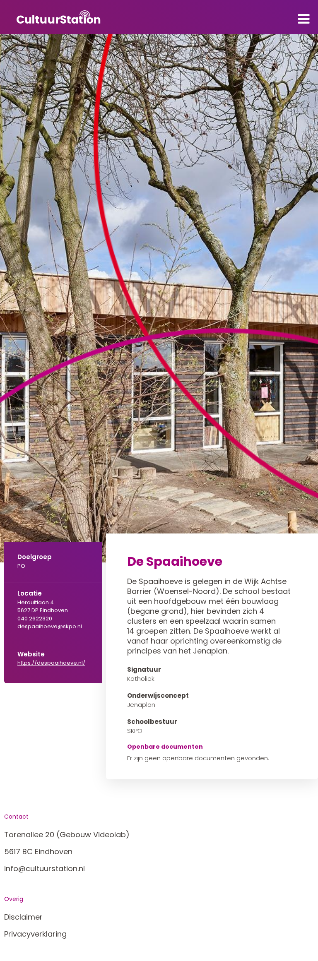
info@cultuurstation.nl (44, 868)
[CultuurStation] (59, 17)
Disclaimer (23, 917)
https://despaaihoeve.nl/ (51, 663)
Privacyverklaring (35, 934)
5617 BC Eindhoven (38, 851)
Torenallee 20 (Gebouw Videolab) (67, 834)
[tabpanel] (159, 298)
